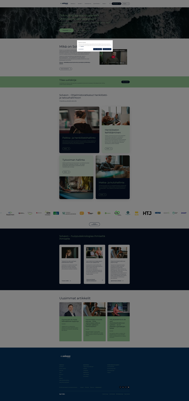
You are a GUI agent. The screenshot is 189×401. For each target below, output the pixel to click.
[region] (95, 46)
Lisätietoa (82, 46)
